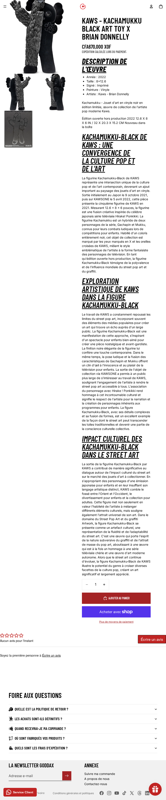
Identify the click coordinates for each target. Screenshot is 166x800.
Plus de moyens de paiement (116, 621)
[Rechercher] (14, 6)
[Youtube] (116, 793)
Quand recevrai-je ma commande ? (40, 728)
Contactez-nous (95, 784)
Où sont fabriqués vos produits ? (39, 738)
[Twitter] (131, 793)
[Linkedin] (147, 793)
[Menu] (5, 6)
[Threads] (139, 793)
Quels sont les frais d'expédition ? (41, 747)
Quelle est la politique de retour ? (41, 709)
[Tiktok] (124, 793)
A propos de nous (96, 779)
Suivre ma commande (99, 774)
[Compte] (151, 6)
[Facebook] (101, 793)
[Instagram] (109, 793)
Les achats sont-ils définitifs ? (38, 718)
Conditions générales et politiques (73, 793)
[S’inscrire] (66, 775)
